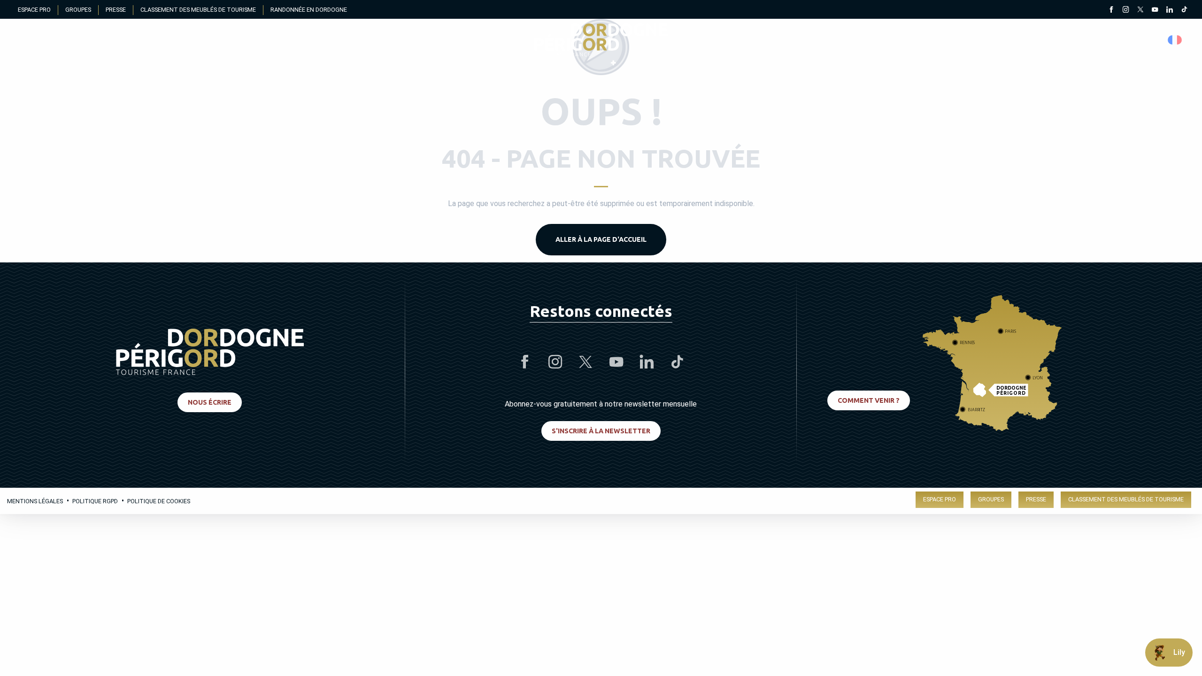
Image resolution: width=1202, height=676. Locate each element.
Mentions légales (35, 501)
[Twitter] (1140, 10)
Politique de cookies (158, 501)
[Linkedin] (1169, 10)
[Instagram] (1125, 10)
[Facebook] (1111, 10)
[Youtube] (1155, 10)
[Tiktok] (1184, 10)
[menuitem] (601, 39)
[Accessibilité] (1086, 40)
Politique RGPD (95, 501)
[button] (1175, 40)
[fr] (1175, 40)
